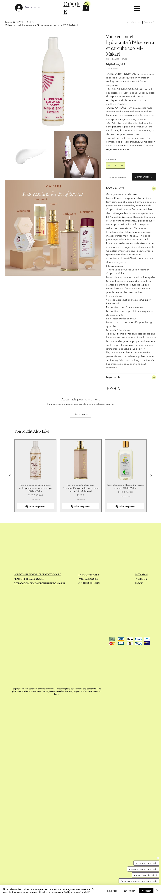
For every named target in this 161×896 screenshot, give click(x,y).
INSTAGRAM (141, 574)
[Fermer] (157, 890)
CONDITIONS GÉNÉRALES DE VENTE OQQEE (37, 574)
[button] (85, 6)
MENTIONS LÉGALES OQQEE (29, 579)
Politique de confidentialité (77, 892)
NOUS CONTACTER (88, 574)
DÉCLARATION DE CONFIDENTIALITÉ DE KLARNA (39, 583)
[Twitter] (119, 388)
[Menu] (137, 8)
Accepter (146, 890)
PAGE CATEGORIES (88, 579)
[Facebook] (111, 388)
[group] (80, 475)
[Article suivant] (151, 476)
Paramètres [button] (111, 890)
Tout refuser (129, 890)
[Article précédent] (10, 476)
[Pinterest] (115, 388)
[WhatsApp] (107, 388)
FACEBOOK (141, 579)
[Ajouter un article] (122, 165)
